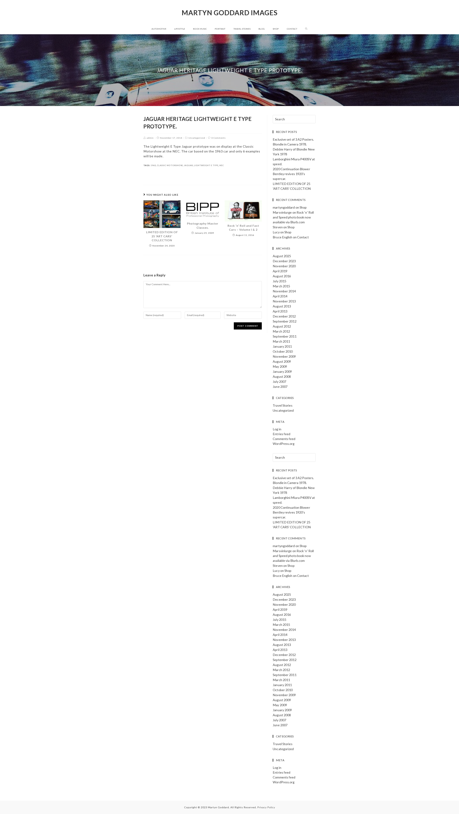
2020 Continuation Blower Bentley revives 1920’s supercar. (291, 174)
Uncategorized (196, 138)
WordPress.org (283, 444)
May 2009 (280, 366)
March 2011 (281, 341)
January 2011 (282, 346)
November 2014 (284, 291)
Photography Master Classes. (202, 225)
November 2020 (284, 266)
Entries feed (281, 434)
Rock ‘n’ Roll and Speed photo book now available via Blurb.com (293, 217)
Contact (303, 237)
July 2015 (279, 281)
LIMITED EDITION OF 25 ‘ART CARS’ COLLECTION (162, 236)
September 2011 (284, 336)
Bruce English (282, 237)
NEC (221, 165)
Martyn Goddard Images (230, 12)
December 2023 (284, 261)
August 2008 (282, 376)
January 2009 (282, 371)
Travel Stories (282, 405)
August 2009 (282, 361)
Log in (277, 429)
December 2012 (284, 316)
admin (150, 138)
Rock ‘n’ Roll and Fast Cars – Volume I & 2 (243, 227)
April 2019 (280, 271)
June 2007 (280, 387)
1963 (153, 165)
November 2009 (284, 356)
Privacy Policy (266, 807)
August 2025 (282, 256)
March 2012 (281, 331)
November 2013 (284, 301)
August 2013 (282, 306)
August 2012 (282, 326)
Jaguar (188, 165)
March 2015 (281, 286)
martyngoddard (284, 207)
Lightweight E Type (206, 165)
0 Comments (218, 138)
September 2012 (284, 321)
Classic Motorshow (170, 165)
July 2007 (279, 382)
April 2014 (280, 296)
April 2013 (280, 311)
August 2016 (282, 276)
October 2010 (283, 351)
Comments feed (284, 439)
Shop (303, 207)
